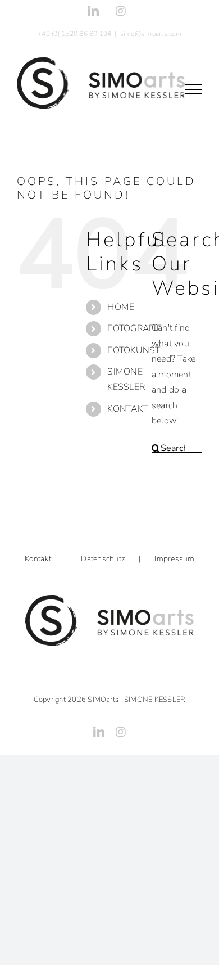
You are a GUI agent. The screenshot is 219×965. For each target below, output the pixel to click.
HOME (120, 307)
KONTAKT (127, 409)
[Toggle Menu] (193, 89)
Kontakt (38, 558)
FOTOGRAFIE (134, 328)
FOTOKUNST (133, 350)
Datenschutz (103, 558)
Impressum (174, 558)
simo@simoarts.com (150, 33)
